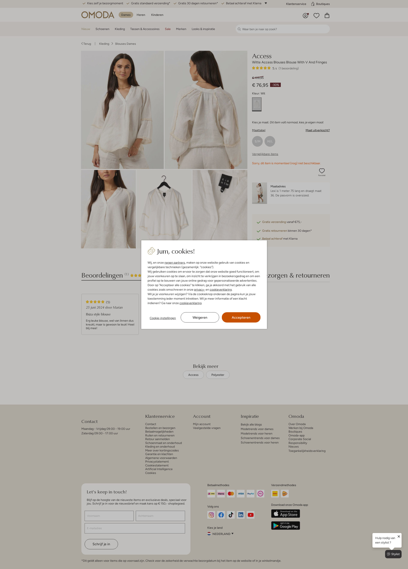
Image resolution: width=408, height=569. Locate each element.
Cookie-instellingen (163, 318)
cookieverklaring (221, 289)
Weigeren (200, 317)
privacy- (199, 289)
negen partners (174, 262)
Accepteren (241, 317)
